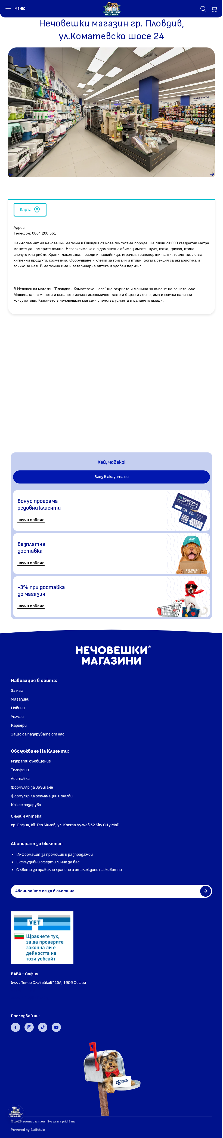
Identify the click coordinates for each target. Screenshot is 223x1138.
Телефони (20, 770)
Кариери (19, 725)
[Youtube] (56, 1027)
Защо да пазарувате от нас (37, 734)
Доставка (20, 778)
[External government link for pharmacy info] (42, 937)
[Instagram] (29, 1027)
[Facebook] (15, 1027)
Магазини (20, 699)
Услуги (17, 716)
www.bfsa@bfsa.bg (30, 998)
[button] (13, 9)
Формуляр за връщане (32, 787)
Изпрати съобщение (31, 761)
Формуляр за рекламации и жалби (42, 796)
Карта (26, 209)
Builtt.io (37, 1129)
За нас (17, 690)
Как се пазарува (26, 804)
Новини (18, 708)
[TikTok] (42, 1027)
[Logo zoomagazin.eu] (111, 8)
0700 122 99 (23, 990)
